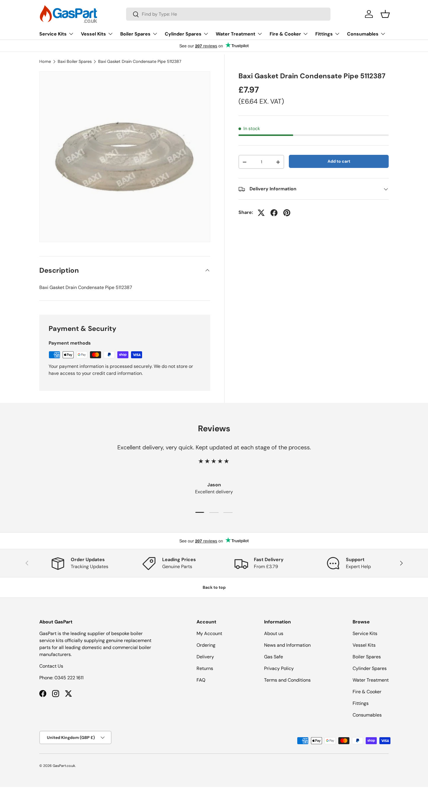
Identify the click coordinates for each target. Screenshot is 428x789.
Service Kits (53, 34)
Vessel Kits (93, 34)
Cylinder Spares (183, 34)
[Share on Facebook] (274, 212)
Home (45, 61)
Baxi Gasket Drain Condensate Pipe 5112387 (139, 61)
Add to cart (339, 161)
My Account (209, 633)
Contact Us (51, 666)
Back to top (214, 587)
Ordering (206, 645)
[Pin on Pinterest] (286, 212)
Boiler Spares (135, 34)
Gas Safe (273, 657)
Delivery (205, 657)
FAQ (201, 680)
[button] (385, 14)
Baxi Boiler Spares (75, 61)
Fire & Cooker (285, 34)
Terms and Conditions (287, 680)
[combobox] (228, 14)
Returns (205, 668)
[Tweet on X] (261, 212)
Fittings (324, 34)
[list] (125, 157)
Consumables (363, 34)
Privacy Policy (279, 668)
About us (273, 633)
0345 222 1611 (69, 678)
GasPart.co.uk (64, 765)
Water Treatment (235, 34)
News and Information (287, 645)
